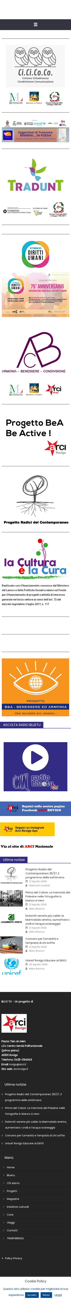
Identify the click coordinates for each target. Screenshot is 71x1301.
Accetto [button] (32, 1295)
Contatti (12, 1230)
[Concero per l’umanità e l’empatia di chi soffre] (11, 945)
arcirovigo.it (20, 1069)
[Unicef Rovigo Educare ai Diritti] (11, 966)
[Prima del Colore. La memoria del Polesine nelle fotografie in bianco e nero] (11, 898)
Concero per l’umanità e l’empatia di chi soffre (41, 941)
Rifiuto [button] (46, 1295)
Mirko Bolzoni (36, 908)
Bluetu (11, 1175)
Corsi (10, 1215)
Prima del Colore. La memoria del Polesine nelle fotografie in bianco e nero (47, 896)
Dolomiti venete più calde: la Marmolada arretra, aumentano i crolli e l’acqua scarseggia (47, 920)
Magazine (13, 1199)
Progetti (12, 1191)
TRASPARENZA (15, 1238)
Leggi (58, 1295)
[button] (35, 24)
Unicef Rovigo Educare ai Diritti (45, 960)
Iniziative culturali (18, 1207)
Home (11, 1167)
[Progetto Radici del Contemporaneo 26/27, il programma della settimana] (11, 875)
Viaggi (11, 1222)
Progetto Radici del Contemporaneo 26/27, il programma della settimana (44, 873)
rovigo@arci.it (17, 1064)
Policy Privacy (13, 1258)
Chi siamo (13, 1183)
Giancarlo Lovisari (39, 885)
